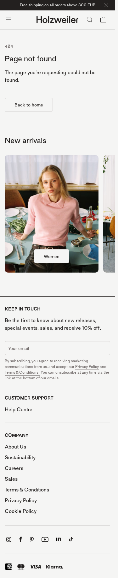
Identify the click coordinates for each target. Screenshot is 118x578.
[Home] (57, 19)
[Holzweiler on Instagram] (9, 539)
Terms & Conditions (27, 489)
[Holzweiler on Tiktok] (71, 539)
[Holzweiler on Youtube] (45, 539)
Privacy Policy (87, 366)
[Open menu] (8, 20)
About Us (15, 446)
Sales (11, 479)
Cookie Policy (21, 511)
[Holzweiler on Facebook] (21, 539)
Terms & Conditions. (22, 372)
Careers (14, 468)
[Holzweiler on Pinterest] (31, 539)
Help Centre (18, 409)
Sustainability (20, 457)
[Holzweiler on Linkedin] (59, 539)
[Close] (106, 5)
